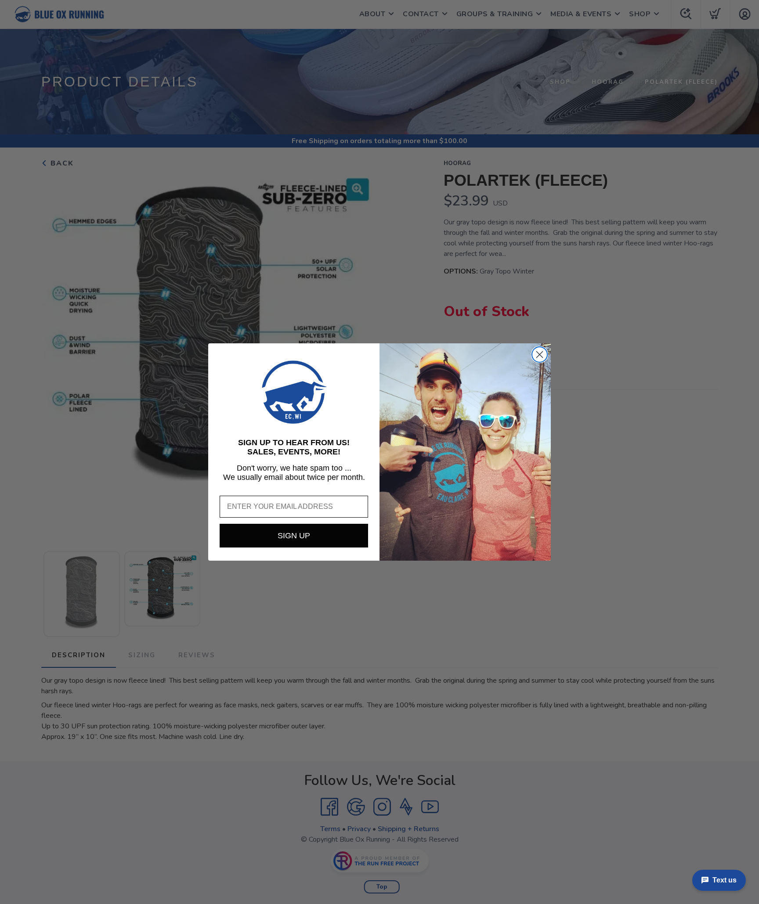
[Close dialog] (539, 354)
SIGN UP (294, 535)
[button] (294, 392)
